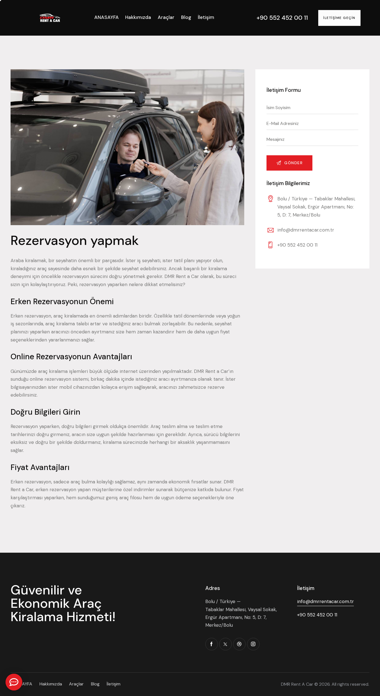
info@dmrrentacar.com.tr (305, 230)
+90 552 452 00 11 (297, 245)
